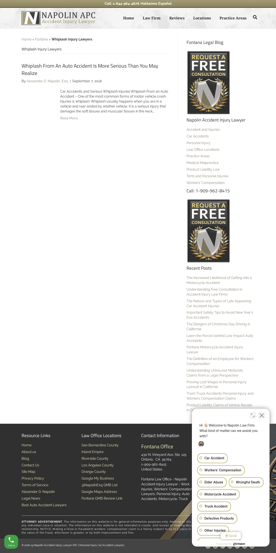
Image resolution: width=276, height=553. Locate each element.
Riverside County (95, 458)
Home (128, 18)
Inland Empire (93, 452)
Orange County (94, 472)
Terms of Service (35, 485)
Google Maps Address (99, 492)
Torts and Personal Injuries (208, 176)
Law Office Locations (203, 150)
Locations (202, 18)
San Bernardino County (100, 445)
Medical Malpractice (203, 163)
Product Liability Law (203, 169)
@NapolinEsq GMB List (100, 485)
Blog (25, 458)
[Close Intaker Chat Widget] (261, 415)
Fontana (41, 39)
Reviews (177, 18)
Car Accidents (198, 136)
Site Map (28, 472)
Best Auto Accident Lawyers (44, 505)
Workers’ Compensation (206, 183)
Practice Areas (233, 18)
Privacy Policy (33, 478)
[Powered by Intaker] (239, 544)
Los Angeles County (98, 465)
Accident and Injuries (203, 130)
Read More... (70, 118)
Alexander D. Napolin (38, 492)
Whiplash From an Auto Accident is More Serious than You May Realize (90, 69)
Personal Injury (198, 143)
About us (29, 452)
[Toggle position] (252, 415)
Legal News (31, 498)
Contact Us (30, 465)
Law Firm (152, 18)
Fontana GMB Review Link (102, 498)
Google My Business (98, 478)
